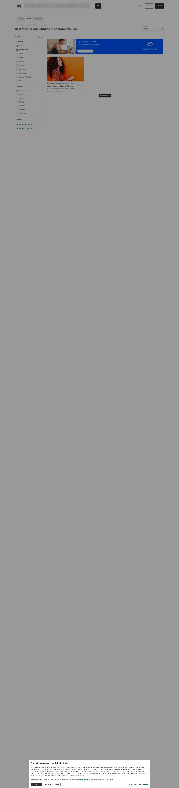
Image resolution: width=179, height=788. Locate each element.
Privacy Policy (108, 779)
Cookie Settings (52, 784)
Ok (37, 784)
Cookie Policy (143, 784)
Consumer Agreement (83, 779)
